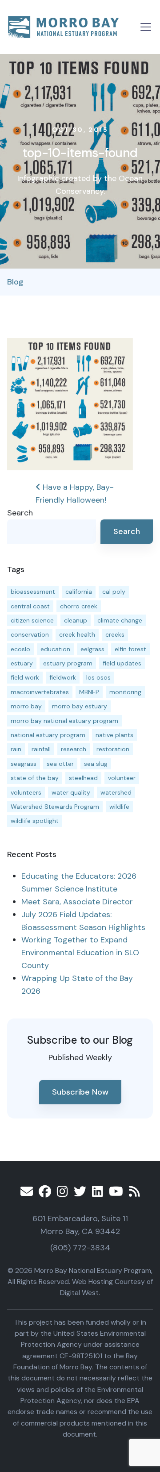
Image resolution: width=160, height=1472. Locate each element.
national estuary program (48, 735)
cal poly (113, 592)
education (55, 649)
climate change (119, 620)
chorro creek (78, 606)
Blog (15, 282)
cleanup (75, 620)
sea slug (96, 764)
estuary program (67, 663)
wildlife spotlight (35, 821)
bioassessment (33, 592)
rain (16, 749)
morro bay (26, 706)
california (78, 592)
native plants (114, 735)
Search (20, 512)
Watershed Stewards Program (55, 807)
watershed (116, 792)
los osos (98, 677)
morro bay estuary (79, 706)
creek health (77, 634)
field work (25, 677)
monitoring (125, 692)
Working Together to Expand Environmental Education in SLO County (80, 952)
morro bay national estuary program (64, 721)
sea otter (60, 764)
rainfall (41, 749)
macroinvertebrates (40, 692)
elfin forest (130, 649)
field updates (122, 663)
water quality (71, 792)
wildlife (119, 807)
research (73, 749)
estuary (22, 663)
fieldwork (62, 677)
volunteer (122, 778)
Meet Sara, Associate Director (77, 901)
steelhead (83, 778)
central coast (30, 606)
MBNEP (89, 692)
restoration (112, 749)
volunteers (26, 792)
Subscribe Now (80, 1092)
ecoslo (20, 649)
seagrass (23, 764)
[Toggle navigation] (146, 27)
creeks (114, 634)
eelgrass (92, 649)
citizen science (32, 620)
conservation (30, 634)
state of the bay (35, 778)
